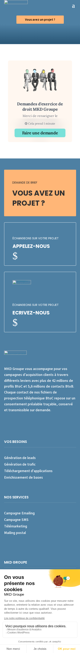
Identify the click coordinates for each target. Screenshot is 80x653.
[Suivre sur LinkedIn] (14, 422)
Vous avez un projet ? (40, 19)
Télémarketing (15, 526)
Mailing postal (15, 533)
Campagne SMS (16, 520)
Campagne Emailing (19, 513)
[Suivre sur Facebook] (6, 422)
